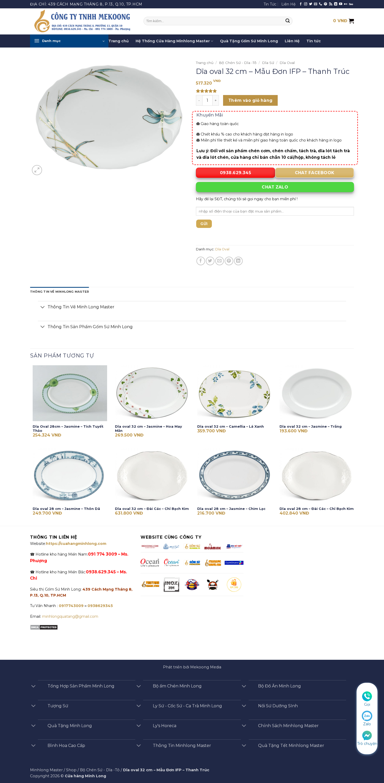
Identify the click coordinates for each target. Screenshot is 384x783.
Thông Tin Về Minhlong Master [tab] (59, 291)
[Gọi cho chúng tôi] (320, 4)
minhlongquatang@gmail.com (70, 616)
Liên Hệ (288, 4)
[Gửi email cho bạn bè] (219, 261)
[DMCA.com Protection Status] (44, 627)
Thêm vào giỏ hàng (250, 100)
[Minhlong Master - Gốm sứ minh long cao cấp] (83, 21)
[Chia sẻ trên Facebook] (200, 261)
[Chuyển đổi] (42, 307)
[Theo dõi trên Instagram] (305, 4)
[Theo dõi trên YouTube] (340, 4)
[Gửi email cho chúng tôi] (315, 4)
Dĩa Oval (287, 63)
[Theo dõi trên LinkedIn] (335, 4)
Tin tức (313, 41)
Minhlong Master (46, 770)
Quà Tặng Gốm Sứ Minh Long (249, 41)
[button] (69, 41)
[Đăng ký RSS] (330, 4)
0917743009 (71, 605)
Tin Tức (270, 4)
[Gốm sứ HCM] (192, 563)
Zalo (367, 724)
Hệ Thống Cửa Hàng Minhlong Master (173, 41)
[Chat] (367, 735)
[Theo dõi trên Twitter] (310, 4)
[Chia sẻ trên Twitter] (210, 261)
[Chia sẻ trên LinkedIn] (238, 261)
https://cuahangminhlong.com (76, 543)
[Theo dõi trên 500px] (351, 4)
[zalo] (367, 715)
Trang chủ (118, 41)
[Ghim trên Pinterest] (229, 261)
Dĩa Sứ (268, 63)
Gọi (367, 704)
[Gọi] (367, 696)
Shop (71, 770)
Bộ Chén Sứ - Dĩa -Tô (238, 63)
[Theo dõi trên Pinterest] (325, 4)
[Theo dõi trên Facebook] (300, 4)
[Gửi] (287, 21)
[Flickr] (345, 4)
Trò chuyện (367, 743)
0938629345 (100, 605)
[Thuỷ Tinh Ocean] (171, 562)
